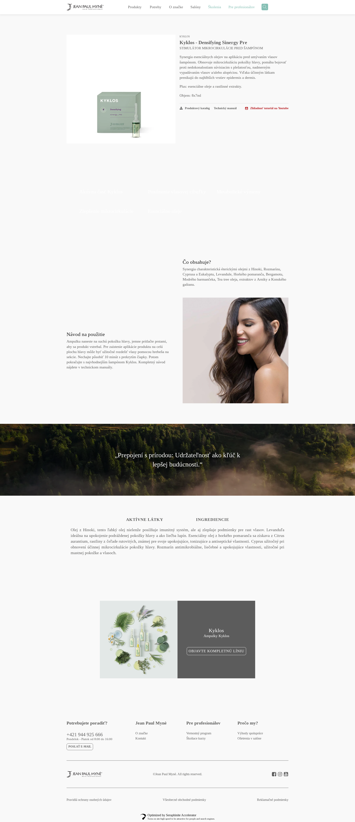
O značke (141, 733)
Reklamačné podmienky (272, 799)
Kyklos (185, 36)
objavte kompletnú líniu (216, 651)
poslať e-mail (79, 746)
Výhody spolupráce (250, 733)
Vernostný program (198, 733)
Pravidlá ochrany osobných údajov (89, 799)
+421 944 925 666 (85, 734)
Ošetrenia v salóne (249, 738)
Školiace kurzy (196, 738)
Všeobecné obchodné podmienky (184, 799)
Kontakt (140, 738)
